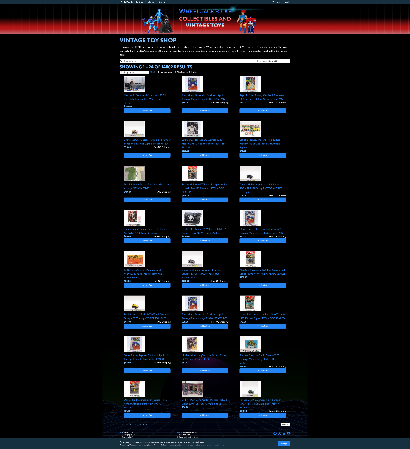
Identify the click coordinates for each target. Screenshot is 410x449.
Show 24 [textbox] (285, 424)
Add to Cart (147, 111)
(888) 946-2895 (184, 435)
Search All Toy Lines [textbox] (267, 61)
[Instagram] (284, 433)
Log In (287, 2)
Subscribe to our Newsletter (188, 437)
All (153, 72)
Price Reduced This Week (187, 72)
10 (146, 424)
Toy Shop (139, 2)
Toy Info (148, 2)
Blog (160, 2)
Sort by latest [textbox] (128, 72)
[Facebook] (275, 433)
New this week (166, 72)
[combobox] (273, 61)
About (154, 2)
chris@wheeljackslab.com (188, 432)
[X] (279, 433)
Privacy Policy (217, 445)
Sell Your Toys (129, 2)
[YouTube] (288, 433)
